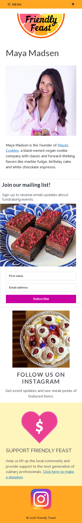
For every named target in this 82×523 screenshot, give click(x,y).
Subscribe (41, 299)
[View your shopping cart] (73, 4)
